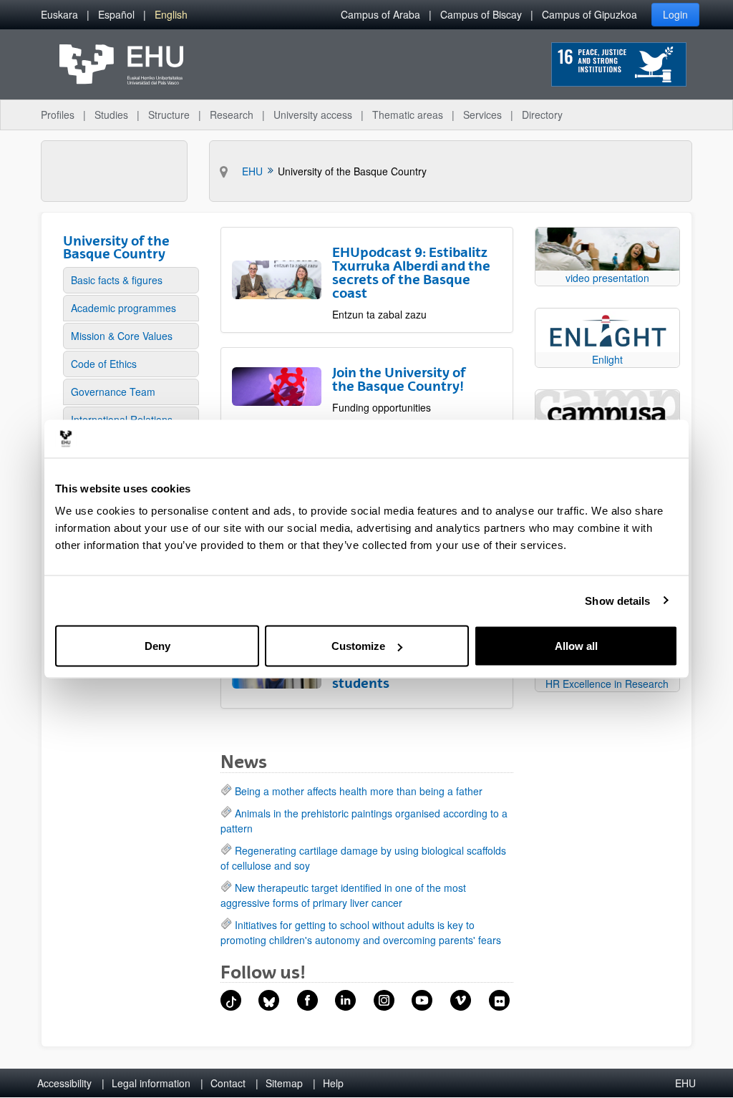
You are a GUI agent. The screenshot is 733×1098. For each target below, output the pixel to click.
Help (333, 1083)
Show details (617, 600)
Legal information (151, 1083)
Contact (228, 1083)
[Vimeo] (460, 1000)
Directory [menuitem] (542, 114)
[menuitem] (59, 14)
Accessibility (64, 1083)
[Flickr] (499, 1000)
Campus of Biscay (481, 14)
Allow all (576, 646)
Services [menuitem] (482, 114)
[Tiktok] (230, 1000)
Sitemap (284, 1083)
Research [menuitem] (231, 114)
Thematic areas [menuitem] (407, 114)
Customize (358, 646)
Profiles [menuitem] (57, 114)
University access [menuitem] (312, 114)
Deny (157, 646)
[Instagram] (384, 1000)
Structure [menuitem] (169, 114)
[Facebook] (307, 1000)
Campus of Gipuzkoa (589, 14)
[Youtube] (422, 1000)
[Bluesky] (268, 1000)
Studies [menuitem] (111, 114)
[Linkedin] (345, 1000)
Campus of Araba (380, 14)
